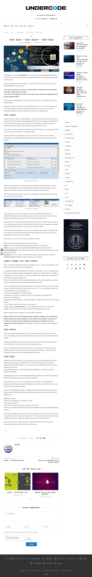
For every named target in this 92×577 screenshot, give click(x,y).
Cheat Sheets (69, 134)
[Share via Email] (44, 438)
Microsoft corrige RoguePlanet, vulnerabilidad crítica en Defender (81, 108)
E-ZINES (67, 142)
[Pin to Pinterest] (40, 438)
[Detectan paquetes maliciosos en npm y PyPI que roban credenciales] (69, 90)
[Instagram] (40, 19)
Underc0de (36, 570)
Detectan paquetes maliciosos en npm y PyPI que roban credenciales (81, 92)
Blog (12, 26)
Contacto (30, 26)
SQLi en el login (40, 288)
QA (12, 32)
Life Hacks (68, 166)
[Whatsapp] (49, 19)
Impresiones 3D (69, 158)
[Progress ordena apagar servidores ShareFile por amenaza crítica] (69, 75)
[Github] (46, 19)
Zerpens (71, 570)
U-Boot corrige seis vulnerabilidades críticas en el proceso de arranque (82, 60)
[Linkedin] (42, 19)
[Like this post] (33, 438)
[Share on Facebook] (36, 438)
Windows (67, 209)
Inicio (6, 32)
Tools (66, 197)
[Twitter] (37, 19)
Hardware (68, 154)
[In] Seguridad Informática (72, 213)
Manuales (68, 173)
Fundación (68, 146)
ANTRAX (27, 42)
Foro (16, 26)
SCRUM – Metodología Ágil (17, 492)
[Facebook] (35, 19)
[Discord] (54, 19)
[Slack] (56, 19)
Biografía (67, 130)
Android (67, 122)
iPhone (67, 162)
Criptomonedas (69, 138)
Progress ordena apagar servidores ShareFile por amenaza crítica (82, 76)
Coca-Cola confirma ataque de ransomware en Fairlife (82, 45)
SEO (66, 193)
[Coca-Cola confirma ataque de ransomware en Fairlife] (69, 45)
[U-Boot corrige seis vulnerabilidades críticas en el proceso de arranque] (69, 58)
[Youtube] (44, 19)
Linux (66, 169)
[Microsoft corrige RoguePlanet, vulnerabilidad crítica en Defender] (69, 106)
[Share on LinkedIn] (42, 438)
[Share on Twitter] (38, 438)
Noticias (67, 177)
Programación (69, 181)
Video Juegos (69, 205)
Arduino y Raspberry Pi (71, 126)
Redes (67, 189)
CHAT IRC (23, 26)
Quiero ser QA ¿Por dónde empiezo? (45, 493)
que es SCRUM (43, 106)
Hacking (67, 150)
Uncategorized (69, 201)
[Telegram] (51, 19)
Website (6, 26)
